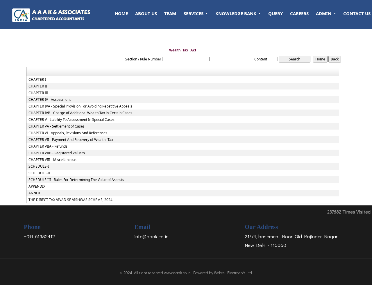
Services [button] (194, 13)
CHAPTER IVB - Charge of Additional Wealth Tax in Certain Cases (80, 113)
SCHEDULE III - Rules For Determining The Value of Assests (76, 180)
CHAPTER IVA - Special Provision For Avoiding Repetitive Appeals (80, 106)
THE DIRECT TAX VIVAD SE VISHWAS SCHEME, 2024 (70, 200)
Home (121, 13)
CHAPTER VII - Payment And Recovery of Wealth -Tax (70, 139)
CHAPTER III (38, 93)
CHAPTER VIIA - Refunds (47, 146)
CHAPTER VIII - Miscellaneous (52, 159)
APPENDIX (36, 186)
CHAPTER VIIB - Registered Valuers (56, 153)
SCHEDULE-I (38, 166)
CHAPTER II (37, 86)
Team (170, 13)
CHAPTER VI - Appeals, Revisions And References (67, 133)
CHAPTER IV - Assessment (49, 99)
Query (275, 13)
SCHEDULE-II (39, 173)
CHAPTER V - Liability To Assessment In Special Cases (71, 119)
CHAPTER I (37, 79)
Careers (299, 13)
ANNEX (34, 193)
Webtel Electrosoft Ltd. (233, 272)
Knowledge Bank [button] (236, 13)
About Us (146, 13)
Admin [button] (324, 13)
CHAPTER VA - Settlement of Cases (56, 126)
